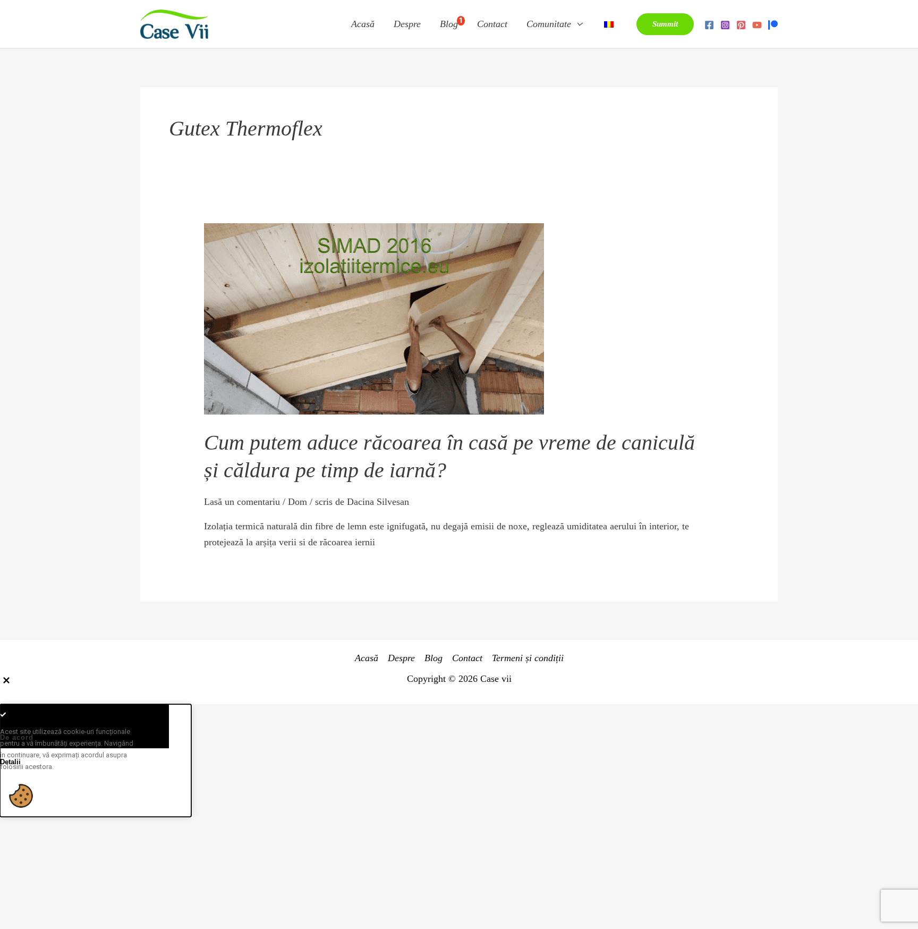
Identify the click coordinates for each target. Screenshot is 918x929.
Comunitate (548, 24)
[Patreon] (773, 25)
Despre (407, 24)
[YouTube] (757, 25)
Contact (492, 24)
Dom (297, 501)
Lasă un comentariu (242, 501)
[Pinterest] (741, 25)
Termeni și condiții (528, 658)
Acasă (363, 24)
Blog (451, 22)
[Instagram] (725, 25)
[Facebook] (709, 25)
